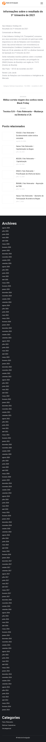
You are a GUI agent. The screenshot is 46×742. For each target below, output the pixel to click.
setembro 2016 (6, 609)
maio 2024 (5, 315)
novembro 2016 (7, 603)
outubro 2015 (6, 645)
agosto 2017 (6, 574)
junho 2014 (5, 693)
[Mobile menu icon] (42, 3)
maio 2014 (5, 697)
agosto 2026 (6, 228)
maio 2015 (5, 661)
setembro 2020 (6, 454)
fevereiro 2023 (6, 360)
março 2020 (5, 473)
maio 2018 (5, 545)
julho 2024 (5, 308)
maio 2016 (5, 622)
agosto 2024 (6, 305)
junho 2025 (5, 273)
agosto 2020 (6, 457)
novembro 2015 (7, 642)
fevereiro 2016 (6, 632)
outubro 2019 (6, 490)
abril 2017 (5, 587)
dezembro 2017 (7, 561)
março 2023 (5, 357)
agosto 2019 (6, 496)
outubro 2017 (6, 567)
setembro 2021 (6, 415)
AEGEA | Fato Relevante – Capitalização (25, 160)
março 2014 (5, 703)
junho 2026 (5, 234)
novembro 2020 (7, 448)
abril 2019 (5, 509)
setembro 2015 (6, 648)
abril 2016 (5, 625)
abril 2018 (5, 548)
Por (27, 86)
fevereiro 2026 (6, 247)
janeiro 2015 (6, 671)
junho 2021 (5, 425)
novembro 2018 (7, 525)
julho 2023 (5, 344)
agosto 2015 (6, 651)
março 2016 (5, 629)
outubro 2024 (6, 299)
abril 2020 (5, 470)
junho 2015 (5, 658)
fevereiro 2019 (6, 515)
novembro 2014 (7, 677)
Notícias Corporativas (16, 86)
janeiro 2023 (6, 363)
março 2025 (5, 283)
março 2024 (5, 318)
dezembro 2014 (7, 674)
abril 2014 (5, 700)
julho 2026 (5, 231)
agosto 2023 (6, 341)
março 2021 (5, 435)
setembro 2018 (6, 532)
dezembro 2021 (7, 406)
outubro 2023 (6, 334)
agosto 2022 (6, 380)
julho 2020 (5, 460)
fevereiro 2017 (6, 593)
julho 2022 (5, 383)
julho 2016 (5, 616)
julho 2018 (5, 538)
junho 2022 (5, 386)
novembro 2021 (7, 409)
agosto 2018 (6, 535)
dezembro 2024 (7, 292)
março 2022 (5, 396)
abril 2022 (5, 393)
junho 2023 (5, 347)
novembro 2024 (7, 296)
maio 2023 (5, 351)
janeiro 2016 (6, 635)
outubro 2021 (6, 412)
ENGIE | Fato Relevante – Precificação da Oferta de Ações (28, 172)
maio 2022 (5, 389)
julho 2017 (5, 577)
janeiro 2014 (6, 710)
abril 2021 (5, 431)
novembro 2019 (7, 486)
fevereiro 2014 (6, 706)
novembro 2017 (7, 564)
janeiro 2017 (6, 596)
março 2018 (5, 551)
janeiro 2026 (6, 250)
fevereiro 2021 (6, 438)
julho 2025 (5, 270)
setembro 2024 (6, 302)
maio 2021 (5, 428)
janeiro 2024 (6, 325)
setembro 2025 (6, 263)
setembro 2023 (6, 338)
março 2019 (5, 512)
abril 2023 (5, 354)
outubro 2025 (6, 260)
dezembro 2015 (7, 638)
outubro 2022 (6, 373)
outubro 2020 (6, 451)
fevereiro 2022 (6, 399)
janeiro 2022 (6, 402)
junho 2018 (5, 541)
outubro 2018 (6, 528)
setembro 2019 (6, 493)
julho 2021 (5, 422)
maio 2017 (5, 583)
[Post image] (8, 136)
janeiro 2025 (6, 289)
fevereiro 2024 (6, 321)
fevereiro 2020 (6, 477)
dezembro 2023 (7, 328)
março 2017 (5, 590)
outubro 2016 (6, 606)
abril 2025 (5, 279)
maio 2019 (5, 506)
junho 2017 (5, 580)
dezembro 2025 (7, 254)
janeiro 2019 (6, 519)
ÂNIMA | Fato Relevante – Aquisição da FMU (29, 184)
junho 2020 (5, 464)
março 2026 (5, 244)
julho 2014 (5, 690)
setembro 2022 (6, 376)
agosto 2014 (6, 687)
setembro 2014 (6, 684)
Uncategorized (6, 728)
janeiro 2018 (6, 558)
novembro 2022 (7, 370)
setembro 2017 (6, 570)
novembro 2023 (7, 331)
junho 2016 (5, 619)
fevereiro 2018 (6, 554)
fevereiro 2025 (6, 286)
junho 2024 (5, 312)
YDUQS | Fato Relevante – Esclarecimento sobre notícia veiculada (27, 135)
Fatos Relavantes (7, 722)
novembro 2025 (7, 257)
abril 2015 (5, 664)
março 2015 (5, 667)
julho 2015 (5, 655)
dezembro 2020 (7, 444)
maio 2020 (5, 467)
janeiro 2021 (6, 441)
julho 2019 (5, 499)
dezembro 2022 (7, 367)
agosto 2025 (6, 266)
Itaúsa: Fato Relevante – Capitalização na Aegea (25, 147)
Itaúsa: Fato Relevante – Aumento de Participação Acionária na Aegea (30, 197)
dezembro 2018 (7, 522)
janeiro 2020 (6, 480)
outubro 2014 (6, 680)
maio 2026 (5, 237)
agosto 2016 (6, 613)
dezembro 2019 (7, 483)
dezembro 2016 (7, 600)
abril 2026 (5, 241)
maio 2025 (5, 276)
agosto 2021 (6, 418)
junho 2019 (5, 503)
